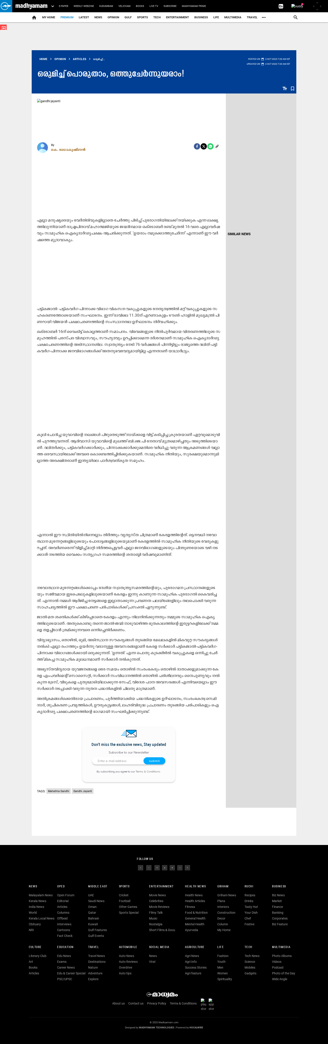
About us (118, 1003)
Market (277, 901)
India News (36, 907)
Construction (226, 912)
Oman (92, 907)
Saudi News (96, 901)
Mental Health (194, 924)
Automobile (128, 947)
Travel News (96, 956)
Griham (223, 886)
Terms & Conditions (148, 771)
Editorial (63, 901)
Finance (277, 907)
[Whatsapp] (210, 146)
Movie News (157, 895)
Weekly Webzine (84, 6)
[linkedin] (164, 867)
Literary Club (37, 956)
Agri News (192, 956)
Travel (252, 17)
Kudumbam (106, 6)
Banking (277, 912)
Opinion (113, 17)
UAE (91, 895)
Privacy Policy (156, 1003)
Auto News (126, 956)
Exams (61, 961)
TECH (157, 17)
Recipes (250, 895)
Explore (93, 979)
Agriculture (194, 947)
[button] (6, 6)
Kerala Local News (41, 918)
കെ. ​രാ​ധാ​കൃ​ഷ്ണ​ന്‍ (68, 149)
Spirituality (224, 979)
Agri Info (191, 961)
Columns (63, 912)
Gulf (128, 17)
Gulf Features (97, 930)
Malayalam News (41, 895)
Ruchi (249, 886)
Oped (61, 886)
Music (153, 918)
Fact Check (65, 936)
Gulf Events (96, 936)
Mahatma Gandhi (58, 791)
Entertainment (177, 17)
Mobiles (250, 967)
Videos (276, 961)
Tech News (252, 956)
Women (222, 973)
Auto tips (125, 973)
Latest (84, 17)
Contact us (135, 1003)
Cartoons (63, 930)
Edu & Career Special (71, 973)
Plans (221, 901)
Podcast (278, 967)
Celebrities (156, 901)
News (98, 17)
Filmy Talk (156, 912)
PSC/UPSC (64, 979)
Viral (152, 961)
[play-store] (204, 1004)
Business (201, 17)
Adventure (95, 973)
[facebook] (197, 146)
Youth (221, 961)
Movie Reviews (159, 907)
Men (220, 967)
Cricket (124, 895)
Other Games (128, 907)
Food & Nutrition (196, 912)
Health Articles (195, 901)
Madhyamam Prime (194, 6)
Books (140, 6)
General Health (195, 918)
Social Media (159, 947)
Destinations (97, 961)
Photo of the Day (283, 973)
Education (65, 947)
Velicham (124, 6)
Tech (248, 947)
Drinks (249, 901)
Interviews (64, 924)
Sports (142, 17)
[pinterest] (187, 867)
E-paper (63, 6)
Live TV (153, 6)
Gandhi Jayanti (82, 791)
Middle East (97, 886)
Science (250, 961)
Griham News (226, 895)
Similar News (239, 234)
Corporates (280, 918)
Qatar (92, 912)
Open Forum (65, 895)
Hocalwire (196, 1027)
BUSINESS (279, 886)
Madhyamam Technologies (156, 1027)
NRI (31, 930)
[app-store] (212, 1004)
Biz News (278, 895)
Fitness (190, 907)
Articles (62, 907)
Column (222, 924)
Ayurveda (191, 930)
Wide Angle (279, 979)
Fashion (222, 956)
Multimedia (232, 17)
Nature (93, 967)
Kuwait (93, 924)
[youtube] (172, 867)
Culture (35, 947)
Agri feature (193, 973)
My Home (48, 17)
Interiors (223, 907)
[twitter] (148, 867)
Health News (195, 886)
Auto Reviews (128, 961)
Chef (248, 918)
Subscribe (170, 6)
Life (216, 17)
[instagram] (157, 867)
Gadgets (250, 973)
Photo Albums (282, 956)
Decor (221, 918)
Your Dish (251, 912)
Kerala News (37, 901)
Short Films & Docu (162, 930)
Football (124, 901)
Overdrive (125, 967)
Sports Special (129, 912)
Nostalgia (155, 924)
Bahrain (93, 918)
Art (31, 961)
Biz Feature (280, 924)
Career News (66, 967)
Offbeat (62, 918)
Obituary (35, 924)
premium (66, 17)
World (33, 912)
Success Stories (196, 967)
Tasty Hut (251, 907)
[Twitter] (203, 146)
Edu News (64, 956)
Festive (249, 924)
